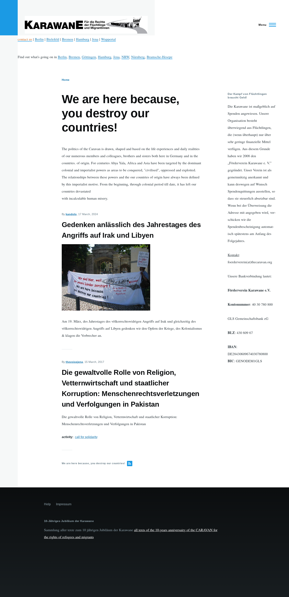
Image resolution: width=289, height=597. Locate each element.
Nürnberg (138, 56)
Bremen (67, 39)
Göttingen (89, 56)
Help (47, 504)
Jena (95, 39)
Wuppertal (108, 39)
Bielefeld (52, 39)
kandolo (71, 214)
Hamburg (82, 39)
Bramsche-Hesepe (159, 56)
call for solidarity (86, 437)
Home (65, 79)
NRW (125, 56)
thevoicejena (74, 361)
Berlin (39, 39)
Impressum (63, 504)
